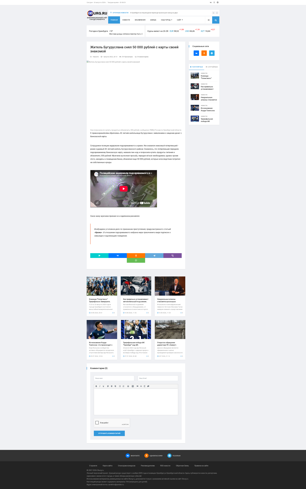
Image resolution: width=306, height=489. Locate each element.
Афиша (153, 20)
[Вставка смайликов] (128, 386)
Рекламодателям (148, 466)
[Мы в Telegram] (217, 2)
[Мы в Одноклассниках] (214, 2)
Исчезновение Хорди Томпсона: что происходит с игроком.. (100, 345)
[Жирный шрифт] (96, 386)
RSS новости (165, 466)
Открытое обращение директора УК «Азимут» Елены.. (166, 345)
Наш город (165, 20)
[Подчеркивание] (103, 386)
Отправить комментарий (109, 433)
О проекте (93, 466)
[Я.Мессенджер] (99, 255)
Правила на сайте (201, 466)
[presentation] (213, 12)
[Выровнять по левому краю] (108, 386)
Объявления (140, 20)
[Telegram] (154, 255)
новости (204, 473)
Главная (114, 20)
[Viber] (172, 255)
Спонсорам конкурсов (126, 466)
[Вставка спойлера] (144, 386)
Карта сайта (107, 466)
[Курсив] (100, 386)
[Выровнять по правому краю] (115, 386)
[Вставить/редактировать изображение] (133, 386)
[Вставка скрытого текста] (148, 386)
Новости (126, 20)
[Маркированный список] (120, 386)
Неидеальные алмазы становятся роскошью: (209, 99)
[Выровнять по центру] (111, 386)
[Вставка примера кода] (141, 386)
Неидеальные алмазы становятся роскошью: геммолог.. (166, 301)
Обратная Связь (182, 466)
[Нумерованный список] (123, 386)
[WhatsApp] (136, 260)
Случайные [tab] (213, 67)
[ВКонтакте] (118, 255)
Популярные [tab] (197, 67)
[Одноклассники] (136, 255)
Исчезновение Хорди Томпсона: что (208, 110)
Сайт (179, 20)
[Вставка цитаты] (137, 386)
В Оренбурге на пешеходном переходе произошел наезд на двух (154, 13)
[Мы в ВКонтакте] (210, 2)
